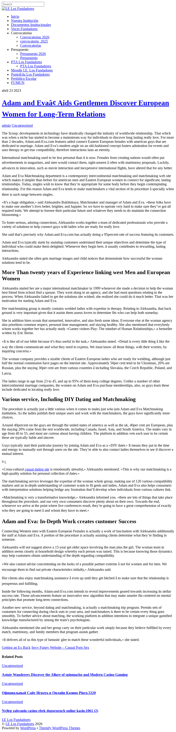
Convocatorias (30, 45)
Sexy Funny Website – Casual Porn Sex (60, 647)
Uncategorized (22, 125)
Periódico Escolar (23, 78)
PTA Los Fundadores (26, 62)
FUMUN (18, 83)
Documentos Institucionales (31, 25)
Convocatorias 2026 (34, 37)
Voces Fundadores (24, 29)
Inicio (15, 16)
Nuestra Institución (24, 21)
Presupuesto (29, 58)
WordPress (28, 728)
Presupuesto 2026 (33, 54)
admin (6, 125)
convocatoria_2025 (34, 41)
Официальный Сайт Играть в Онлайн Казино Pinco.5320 (49, 693)
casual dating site (37, 469)
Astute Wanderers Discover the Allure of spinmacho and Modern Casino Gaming (65, 675)
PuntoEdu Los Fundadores (30, 74)
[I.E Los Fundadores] (18, 9)
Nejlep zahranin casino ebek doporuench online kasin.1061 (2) (50, 711)
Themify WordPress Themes (59, 728)
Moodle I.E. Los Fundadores (32, 70)
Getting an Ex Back (16, 647)
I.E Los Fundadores (20, 724)
